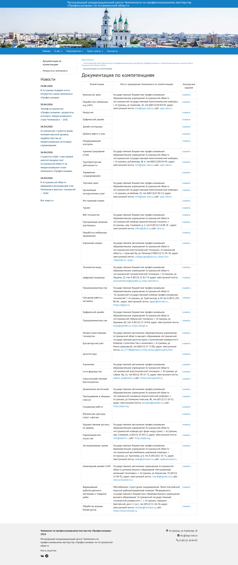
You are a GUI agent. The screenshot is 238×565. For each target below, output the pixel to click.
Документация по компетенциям (52, 62)
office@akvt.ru (142, 228)
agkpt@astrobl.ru (159, 301)
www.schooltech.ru (123, 479)
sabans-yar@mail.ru (123, 378)
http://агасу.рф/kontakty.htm (157, 349)
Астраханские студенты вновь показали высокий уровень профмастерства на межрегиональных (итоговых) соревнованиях (56, 138)
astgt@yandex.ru (122, 325)
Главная (46, 51)
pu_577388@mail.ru (131, 349)
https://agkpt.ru (121, 304)
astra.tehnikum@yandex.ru (127, 280)
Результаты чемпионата (55, 70)
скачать (186, 94)
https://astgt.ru (140, 325)
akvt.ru (160, 228)
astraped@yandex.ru (152, 402)
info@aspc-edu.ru (144, 108)
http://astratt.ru (150, 280)
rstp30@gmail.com (162, 476)
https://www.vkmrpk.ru (125, 510)
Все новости (46, 200)
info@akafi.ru (120, 438)
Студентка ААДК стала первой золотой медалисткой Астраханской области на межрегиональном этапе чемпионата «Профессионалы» (56, 164)
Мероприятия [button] (73, 51)
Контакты (112, 51)
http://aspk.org (121, 406)
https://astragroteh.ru (151, 378)
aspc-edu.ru (166, 108)
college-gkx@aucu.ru (146, 256)
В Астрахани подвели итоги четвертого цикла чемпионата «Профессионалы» (56, 94)
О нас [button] (57, 51)
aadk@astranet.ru (144, 459)
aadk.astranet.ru (168, 459)
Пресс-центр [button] (94, 51)
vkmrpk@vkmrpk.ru (145, 507)
